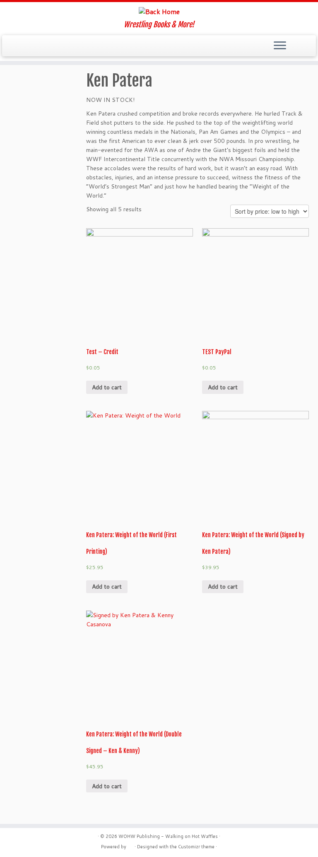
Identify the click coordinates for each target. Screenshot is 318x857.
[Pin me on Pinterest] (71, 46)
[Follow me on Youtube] (59, 46)
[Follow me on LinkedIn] (82, 46)
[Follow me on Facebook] (37, 46)
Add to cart (107, 387)
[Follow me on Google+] (48, 46)
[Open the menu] (280, 46)
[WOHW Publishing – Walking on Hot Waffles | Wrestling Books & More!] (159, 11)
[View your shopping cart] (305, 43)
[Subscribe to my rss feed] (15, 46)
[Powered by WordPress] (130, 845)
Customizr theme (196, 846)
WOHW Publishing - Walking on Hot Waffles (168, 836)
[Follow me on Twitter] (26, 46)
